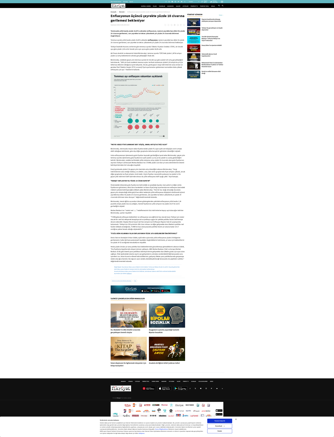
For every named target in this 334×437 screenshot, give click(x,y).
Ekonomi (122, 12)
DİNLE (213, 6)
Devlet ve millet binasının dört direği (211, 72)
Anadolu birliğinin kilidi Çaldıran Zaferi (164, 363)
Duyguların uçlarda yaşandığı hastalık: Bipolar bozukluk (164, 331)
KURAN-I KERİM (155, 381)
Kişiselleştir (218, 426)
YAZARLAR (162, 6)
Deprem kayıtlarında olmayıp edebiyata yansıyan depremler (211, 20)
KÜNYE (211, 381)
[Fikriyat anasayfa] (131, 289)
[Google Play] (155, 290)
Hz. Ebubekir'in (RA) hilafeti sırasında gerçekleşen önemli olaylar (125, 331)
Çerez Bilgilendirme (161, 429)
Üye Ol (131, 1)
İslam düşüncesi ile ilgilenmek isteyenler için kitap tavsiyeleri (128, 364)
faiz (135, 210)
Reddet (220, 431)
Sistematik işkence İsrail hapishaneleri (209, 55)
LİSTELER (185, 6)
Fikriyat (119, 398)
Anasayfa (113, 12)
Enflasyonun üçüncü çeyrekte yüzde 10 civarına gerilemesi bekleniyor (148, 12)
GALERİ (178, 6)
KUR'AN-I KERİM (146, 6)
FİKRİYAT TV (194, 6)
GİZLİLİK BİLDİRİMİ (202, 381)
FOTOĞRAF (171, 381)
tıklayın (129, 273)
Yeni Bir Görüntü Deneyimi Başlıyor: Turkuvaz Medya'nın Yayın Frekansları (211, 38)
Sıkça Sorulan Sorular (116, 1)
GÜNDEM (130, 381)
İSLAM (155, 6)
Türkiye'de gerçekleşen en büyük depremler (212, 29)
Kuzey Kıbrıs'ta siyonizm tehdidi (212, 45)
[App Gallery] (165, 290)
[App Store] (145, 290)
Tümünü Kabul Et (219, 421)
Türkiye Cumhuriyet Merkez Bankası (121, 281)
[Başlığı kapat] (236, 419)
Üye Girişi (125, 1)
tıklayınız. (142, 433)
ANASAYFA (123, 381)
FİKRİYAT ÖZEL (204, 6)
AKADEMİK (170, 6)
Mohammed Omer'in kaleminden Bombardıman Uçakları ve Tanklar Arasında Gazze (212, 65)
